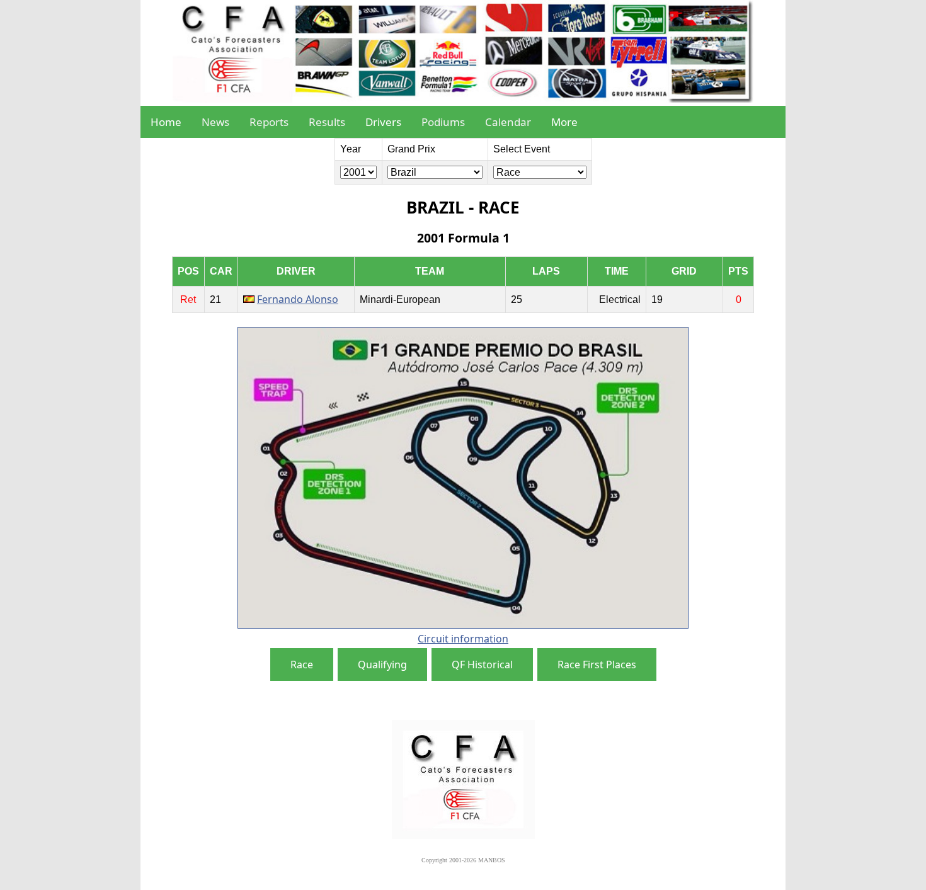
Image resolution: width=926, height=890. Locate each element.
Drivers (383, 122)
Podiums (443, 122)
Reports (269, 122)
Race (301, 664)
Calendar (508, 122)
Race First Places (596, 664)
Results (327, 122)
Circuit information (463, 639)
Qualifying (382, 664)
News (215, 122)
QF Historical (482, 664)
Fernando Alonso (297, 299)
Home (166, 122)
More (564, 122)
